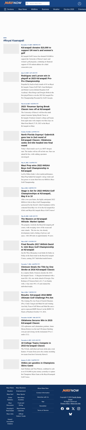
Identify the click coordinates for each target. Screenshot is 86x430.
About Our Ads (75, 403)
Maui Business (21, 388)
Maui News (22, 9)
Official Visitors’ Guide (21, 415)
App (43, 401)
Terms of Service (43, 410)
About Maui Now (43, 388)
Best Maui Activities (21, 399)
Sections (10, 9)
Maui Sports (21, 394)
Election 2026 (69, 9)
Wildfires (34, 9)
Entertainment (21, 391)
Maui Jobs (10, 414)
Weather (56, 9)
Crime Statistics (10, 399)
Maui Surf (10, 394)
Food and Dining (21, 404)
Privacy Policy (65, 403)
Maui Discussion (10, 404)
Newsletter (42, 406)
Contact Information (43, 393)
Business (45, 9)
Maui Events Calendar (21, 409)
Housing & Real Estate (10, 409)
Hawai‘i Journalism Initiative (10, 421)
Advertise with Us (43, 397)
